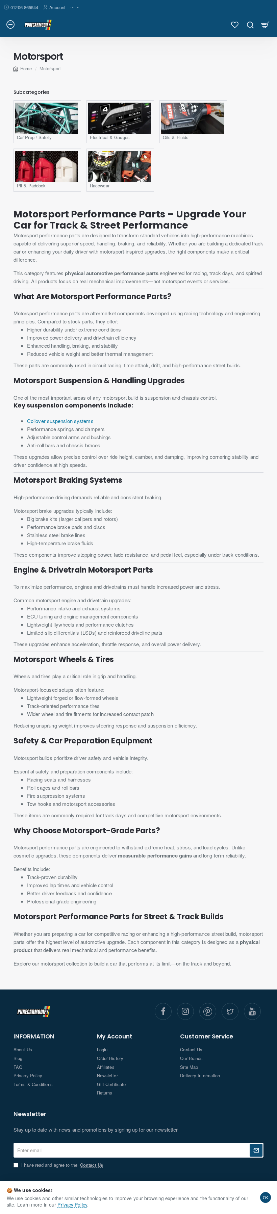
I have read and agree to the (61, 1165)
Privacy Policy (72, 1204)
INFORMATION (34, 1036)
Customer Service (206, 1036)
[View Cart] (265, 24)
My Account (114, 1036)
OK (266, 1197)
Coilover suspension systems (60, 420)
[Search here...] (250, 24)
